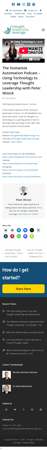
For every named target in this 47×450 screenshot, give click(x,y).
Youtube (33, 104)
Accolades (38, 13)
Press (29, 13)
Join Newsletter (15, 10)
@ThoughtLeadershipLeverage (25, 138)
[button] (43, 30)
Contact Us (32, 10)
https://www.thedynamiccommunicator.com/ (22, 157)
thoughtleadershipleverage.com (25, 135)
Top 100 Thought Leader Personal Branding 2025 (33, 253)
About (21, 16)
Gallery (13, 16)
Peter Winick (16, 142)
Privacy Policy (28, 442)
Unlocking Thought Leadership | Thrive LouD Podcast (12, 253)
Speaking (8, 13)
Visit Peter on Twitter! (28, 214)
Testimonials (19, 13)
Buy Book (30, 16)
